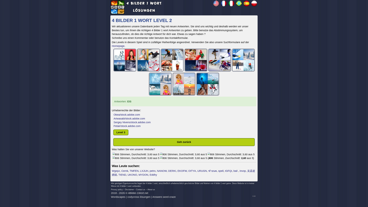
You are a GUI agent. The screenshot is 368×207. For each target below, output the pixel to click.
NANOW (162, 170)
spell (221, 170)
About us (151, 189)
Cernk (124, 170)
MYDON (143, 174)
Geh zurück (184, 142)
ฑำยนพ (212, 170)
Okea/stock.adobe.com (127, 114)
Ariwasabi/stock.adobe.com (129, 118)
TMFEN (134, 170)
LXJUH (144, 170)
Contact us (140, 189)
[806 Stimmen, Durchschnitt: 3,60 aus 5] (136, 154)
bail (235, 170)
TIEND (122, 174)
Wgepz (116, 170)
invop (243, 170)
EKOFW (182, 170)
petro (153, 170)
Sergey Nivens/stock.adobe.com (132, 122)
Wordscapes (118, 196)
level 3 (120, 132)
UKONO (132, 174)
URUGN (202, 170)
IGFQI (228, 170)
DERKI (172, 170)
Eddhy (153, 174)
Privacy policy (117, 189)
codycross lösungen (139, 196)
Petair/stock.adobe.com (127, 126)
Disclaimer (129, 189)
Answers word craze (164, 196)
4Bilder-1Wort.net (138, 193)
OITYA (192, 170)
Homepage (118, 46)
